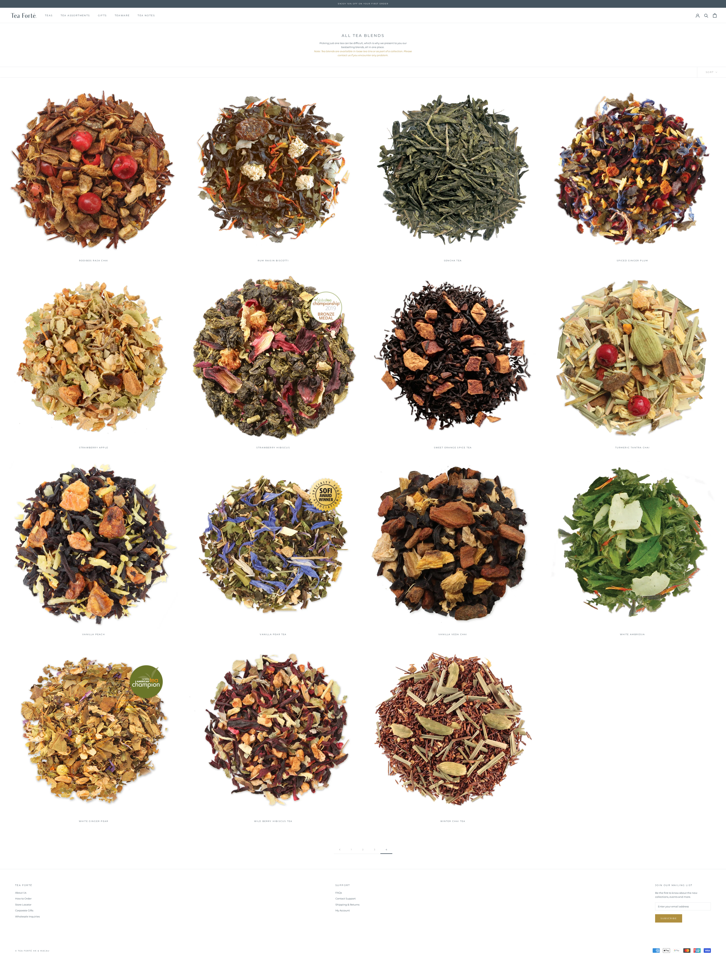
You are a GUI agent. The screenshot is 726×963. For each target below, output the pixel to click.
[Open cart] (715, 15)
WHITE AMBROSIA (632, 634)
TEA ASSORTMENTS (75, 15)
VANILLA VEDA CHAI (452, 634)
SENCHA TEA (453, 260)
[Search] (706, 15)
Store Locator (23, 904)
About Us (20, 892)
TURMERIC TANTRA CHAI (632, 447)
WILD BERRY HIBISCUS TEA (273, 821)
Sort (710, 72)
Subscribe (669, 918)
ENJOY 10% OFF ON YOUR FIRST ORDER (363, 3)
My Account (342, 910)
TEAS (49, 15)
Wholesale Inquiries (27, 916)
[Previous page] (340, 850)
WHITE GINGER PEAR (93, 821)
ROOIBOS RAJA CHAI (93, 260)
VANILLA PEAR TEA (273, 634)
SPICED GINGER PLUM (632, 260)
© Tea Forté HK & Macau (32, 951)
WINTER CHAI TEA (452, 821)
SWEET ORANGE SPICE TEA (453, 447)
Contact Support (345, 898)
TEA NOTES (146, 15)
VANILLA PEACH (93, 634)
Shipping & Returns (347, 904)
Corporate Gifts (24, 910)
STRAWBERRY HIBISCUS (273, 447)
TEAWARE (122, 15)
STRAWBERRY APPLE (93, 447)
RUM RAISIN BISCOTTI (273, 260)
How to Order (23, 898)
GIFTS (102, 15)
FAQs (338, 892)
